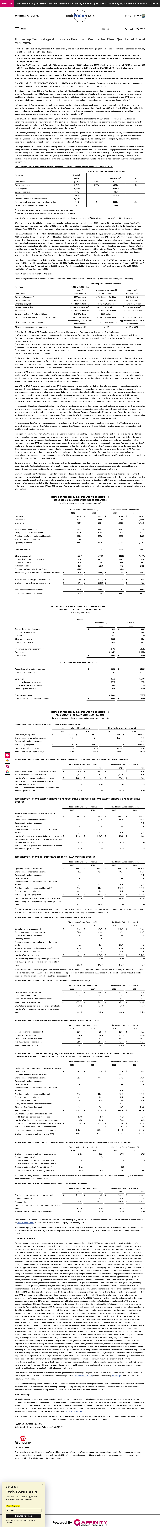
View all (154, 3)
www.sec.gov (116, 1376)
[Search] (126, 28)
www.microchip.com (25, 1223)
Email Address (13, 1506)
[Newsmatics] (7, 771)
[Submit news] (7, 755)
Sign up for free (23, 1515)
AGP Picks (7, 3)
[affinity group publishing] (7, 766)
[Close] (42, 1485)
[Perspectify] (7, 761)
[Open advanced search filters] (131, 28)
